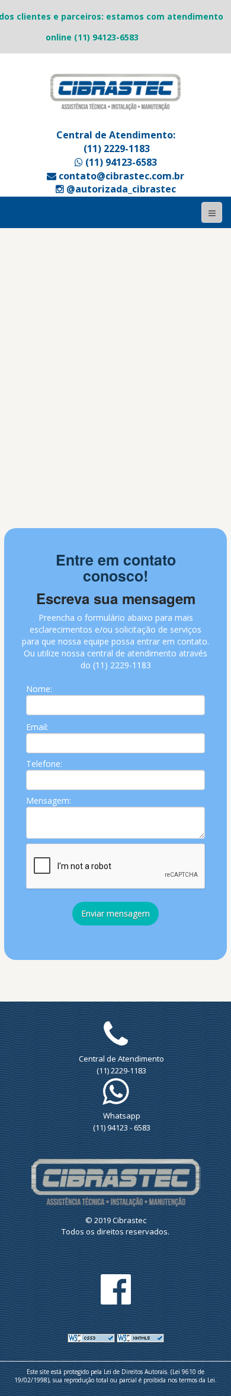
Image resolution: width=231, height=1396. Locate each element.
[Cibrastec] (115, 91)
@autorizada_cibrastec (120, 188)
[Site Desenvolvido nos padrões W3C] (91, 1337)
